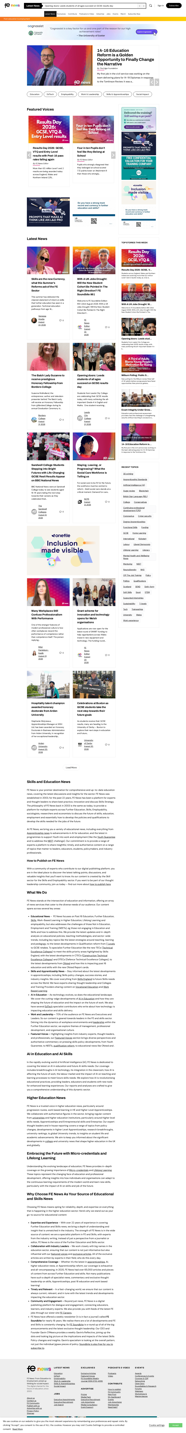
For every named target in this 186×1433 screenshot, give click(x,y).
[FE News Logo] (12, 5)
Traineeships (137, 609)
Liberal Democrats (142, 544)
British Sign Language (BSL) (135, 496)
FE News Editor (87, 323)
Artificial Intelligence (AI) (134, 485)
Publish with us (33, 1406)
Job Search (59, 1405)
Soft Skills (127, 592)
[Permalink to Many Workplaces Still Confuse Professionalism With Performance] (48, 592)
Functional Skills (130, 527)
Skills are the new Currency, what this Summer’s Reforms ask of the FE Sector (81, 6)
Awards (138, 1373)
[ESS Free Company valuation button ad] (138, 167)
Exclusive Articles (88, 1373)
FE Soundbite (77, 1324)
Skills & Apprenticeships (117, 94)
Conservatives (140, 502)
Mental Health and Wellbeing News (136, 557)
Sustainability (129, 603)
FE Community (33, 1403)
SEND (137, 586)
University (127, 614)
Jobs (108, 14)
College (126, 502)
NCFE (86, 499)
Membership (113, 1405)
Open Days (139, 1383)
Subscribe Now (134, 14)
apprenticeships (96, 1261)
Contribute (72, 14)
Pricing (84, 1394)
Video (110, 1376)
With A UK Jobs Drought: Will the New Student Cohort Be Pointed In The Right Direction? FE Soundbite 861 (92, 287)
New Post (112, 1394)
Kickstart (142, 538)
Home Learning (139, 533)
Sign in (161, 5)
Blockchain (144, 490)
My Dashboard (114, 1397)
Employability (67, 94)
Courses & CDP (141, 1378)
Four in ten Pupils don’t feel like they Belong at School (47, 152)
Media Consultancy (89, 1405)
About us (31, 1398)
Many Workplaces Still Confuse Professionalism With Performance (46, 614)
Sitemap (30, 1413)
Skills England (84, 979)
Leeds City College (87, 415)
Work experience (130, 620)
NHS (142, 569)
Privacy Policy (33, 1411)
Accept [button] (175, 1425)
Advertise (100, 14)
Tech (125, 609)
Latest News (50, 14)
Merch (123, 14)
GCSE (125, 533)
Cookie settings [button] (156, 1425)
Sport (138, 592)
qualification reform (63, 1045)
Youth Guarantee (106, 837)
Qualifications (140, 581)
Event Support (87, 1407)
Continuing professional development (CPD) (133, 509)
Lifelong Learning (130, 550)
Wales (139, 614)
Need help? (113, 1407)
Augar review (129, 490)
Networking (140, 1381)
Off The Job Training (132, 575)
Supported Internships (133, 598)
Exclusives (61, 14)
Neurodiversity (129, 569)
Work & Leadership (90, 94)
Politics (126, 581)
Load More (71, 767)
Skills (33, 920)
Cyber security (145, 516)
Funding (145, 527)
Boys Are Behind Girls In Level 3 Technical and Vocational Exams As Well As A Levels (124, 55)
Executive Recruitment (63, 1402)
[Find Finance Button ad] (138, 118)
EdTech (50, 94)
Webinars (139, 1391)
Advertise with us (34, 1408)
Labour (126, 544)
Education (34, 94)
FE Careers (65, 1312)
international (128, 538)
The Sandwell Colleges (42, 509)
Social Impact (142, 94)
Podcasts (112, 1373)
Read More (17, 1429)
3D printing (128, 473)
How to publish (114, 1389)
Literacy (146, 550)
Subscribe (174, 5)
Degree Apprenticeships (134, 521)
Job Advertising (88, 1402)
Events (115, 14)
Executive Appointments (64, 1399)
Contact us (31, 1400)
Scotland (127, 586)
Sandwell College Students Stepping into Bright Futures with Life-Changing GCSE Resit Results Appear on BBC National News (48, 473)
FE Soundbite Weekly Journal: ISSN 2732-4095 (92, 1379)
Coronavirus (128, 516)
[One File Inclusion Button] (63, 550)
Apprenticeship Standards (135, 479)
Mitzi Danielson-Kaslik (43, 650)
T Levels (110, 943)
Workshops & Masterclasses (141, 1395)
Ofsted (66, 963)
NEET (50, 840)
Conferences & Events (144, 1376)
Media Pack (86, 1397)
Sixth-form (149, 586)
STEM (147, 592)
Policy (148, 575)
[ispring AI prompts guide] (48, 211)
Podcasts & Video (86, 14)
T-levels (142, 603)
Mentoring (127, 564)
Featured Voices (88, 1376)
